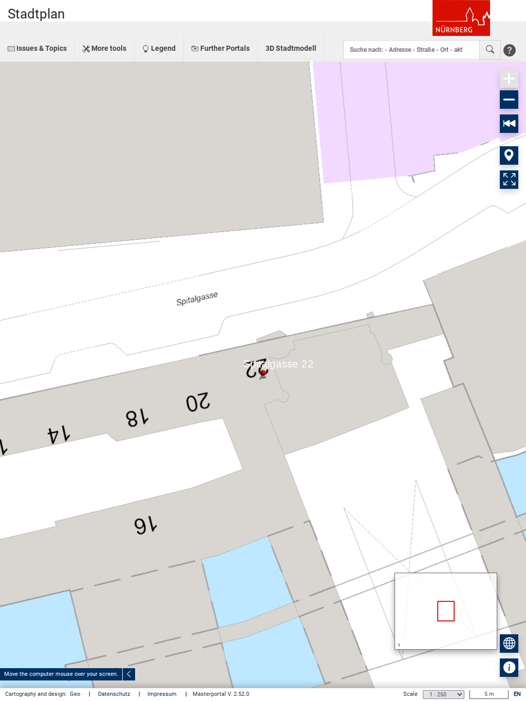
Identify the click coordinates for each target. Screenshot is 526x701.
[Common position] (509, 155)
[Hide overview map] (509, 643)
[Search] (490, 50)
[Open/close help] (509, 50)
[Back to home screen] (509, 123)
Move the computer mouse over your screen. (61, 674)
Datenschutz (115, 694)
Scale (410, 694)
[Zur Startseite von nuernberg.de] (461, 18)
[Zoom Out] (509, 99)
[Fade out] (129, 674)
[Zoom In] (509, 78)
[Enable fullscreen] (509, 179)
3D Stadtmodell (291, 48)
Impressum (162, 694)
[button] (37, 49)
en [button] (517, 694)
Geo (76, 694)
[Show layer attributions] (509, 667)
